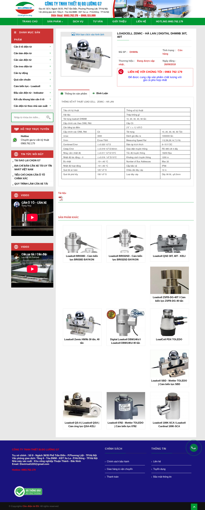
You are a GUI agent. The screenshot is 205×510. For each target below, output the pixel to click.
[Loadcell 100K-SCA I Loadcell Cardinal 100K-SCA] (169, 407)
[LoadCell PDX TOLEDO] (169, 323)
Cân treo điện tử (23, 66)
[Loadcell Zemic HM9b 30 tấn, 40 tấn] (82, 323)
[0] (126, 199)
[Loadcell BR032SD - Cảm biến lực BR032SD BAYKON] (126, 244)
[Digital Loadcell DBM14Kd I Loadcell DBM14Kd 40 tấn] (126, 323)
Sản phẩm (54, 21)
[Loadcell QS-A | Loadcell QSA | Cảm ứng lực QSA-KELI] (82, 405)
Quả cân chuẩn (22, 79)
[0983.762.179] (195, 449)
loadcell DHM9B (79, 118)
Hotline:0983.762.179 (169, 21)
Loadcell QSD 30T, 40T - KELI (169, 256)
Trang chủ (30, 21)
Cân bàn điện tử (23, 53)
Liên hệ (141, 21)
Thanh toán (113, 476)
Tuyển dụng (159, 469)
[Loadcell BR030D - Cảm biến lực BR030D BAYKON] (82, 244)
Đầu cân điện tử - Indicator (29, 92)
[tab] (74, 93)
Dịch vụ (78, 21)
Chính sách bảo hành (118, 461)
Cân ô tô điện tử (23, 46)
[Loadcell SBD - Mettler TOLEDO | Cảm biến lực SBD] (169, 364)
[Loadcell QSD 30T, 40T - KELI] (169, 244)
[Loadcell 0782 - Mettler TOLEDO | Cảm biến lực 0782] (126, 411)
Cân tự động (21, 73)
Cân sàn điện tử (23, 59)
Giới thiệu (119, 21)
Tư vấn (98, 21)
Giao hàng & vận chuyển (120, 469)
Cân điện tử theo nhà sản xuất (30, 106)
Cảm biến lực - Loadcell (27, 86)
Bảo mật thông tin (162, 476)
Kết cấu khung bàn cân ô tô (29, 99)
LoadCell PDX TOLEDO (169, 339)
